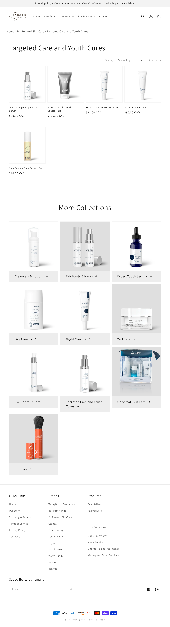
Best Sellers (94, 504)
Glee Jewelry (55, 530)
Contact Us (15, 536)
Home (11, 31)
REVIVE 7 (53, 562)
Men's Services (96, 542)
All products (95, 510)
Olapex (52, 523)
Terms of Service (18, 523)
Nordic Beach (56, 549)
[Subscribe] (71, 589)
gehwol (52, 568)
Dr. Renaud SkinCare (30, 31)
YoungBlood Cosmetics (61, 504)
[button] (143, 16)
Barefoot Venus (57, 510)
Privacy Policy (17, 530)
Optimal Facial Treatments (103, 548)
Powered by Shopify (96, 620)
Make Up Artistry (97, 535)
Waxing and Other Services (103, 555)
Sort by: (109, 60)
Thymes (52, 543)
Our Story (14, 510)
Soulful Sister (56, 536)
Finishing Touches (79, 620)
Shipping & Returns (20, 517)
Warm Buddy (55, 555)
